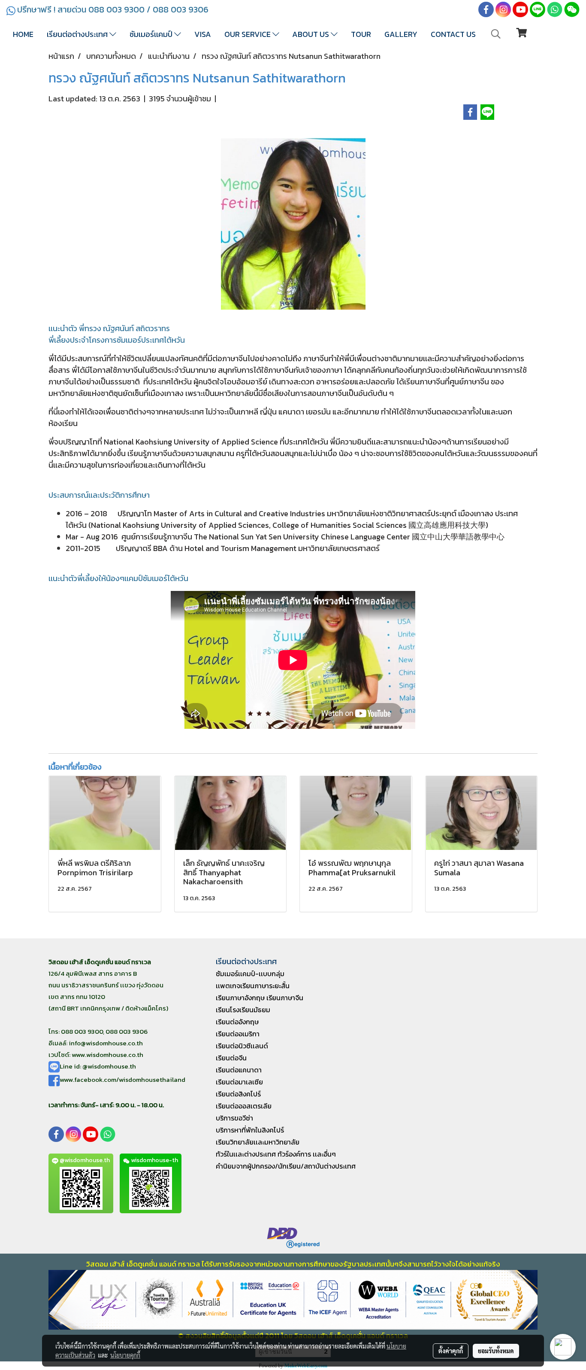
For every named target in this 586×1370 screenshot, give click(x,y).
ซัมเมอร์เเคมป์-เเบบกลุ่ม (250, 973)
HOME (23, 34)
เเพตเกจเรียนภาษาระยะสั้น (253, 985)
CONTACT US (453, 34)
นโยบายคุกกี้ (125, 1355)
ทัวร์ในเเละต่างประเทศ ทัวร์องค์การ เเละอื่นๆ (276, 1154)
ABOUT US (311, 34)
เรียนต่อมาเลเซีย (239, 1082)
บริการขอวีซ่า (234, 1118)
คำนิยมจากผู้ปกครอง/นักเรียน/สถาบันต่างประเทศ (286, 1166)
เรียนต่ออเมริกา (238, 1034)
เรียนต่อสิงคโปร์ (238, 1094)
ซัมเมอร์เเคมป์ (152, 34)
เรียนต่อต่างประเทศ (78, 34)
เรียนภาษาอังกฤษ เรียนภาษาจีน (259, 997)
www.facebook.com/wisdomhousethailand (122, 1079)
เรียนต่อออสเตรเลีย (244, 1106)
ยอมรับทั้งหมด (496, 1351)
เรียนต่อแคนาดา (239, 1070)
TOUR (361, 34)
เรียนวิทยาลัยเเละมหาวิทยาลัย (257, 1142)
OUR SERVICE (248, 34)
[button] (495, 34)
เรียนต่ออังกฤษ (237, 1022)
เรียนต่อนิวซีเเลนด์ (242, 1046)
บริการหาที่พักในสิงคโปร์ (250, 1130)
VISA (202, 34)
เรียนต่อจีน (231, 1058)
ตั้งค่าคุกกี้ (450, 1351)
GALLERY (400, 34)
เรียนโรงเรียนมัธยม (243, 1010)
